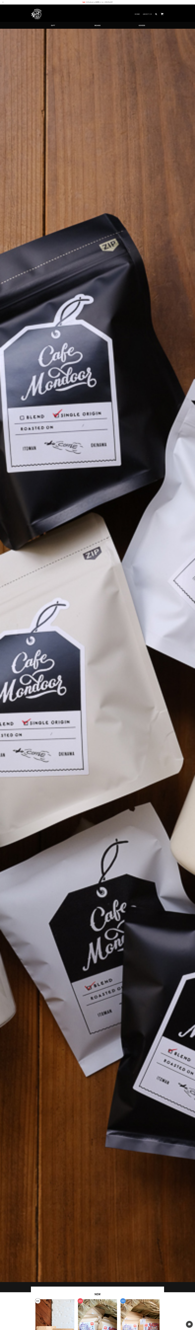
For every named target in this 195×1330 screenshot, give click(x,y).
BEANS (98, 25)
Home (137, 14)
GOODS (142, 25)
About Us (147, 14)
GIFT (53, 25)
